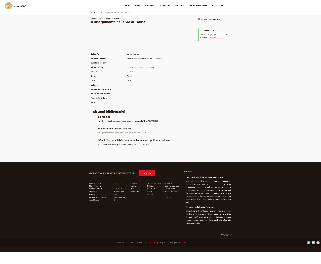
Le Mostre (164, 6)
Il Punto (130, 71)
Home (94, 13)
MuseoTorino (132, 6)
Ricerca (133, 186)
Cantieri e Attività (95, 189)
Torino (129, 76)
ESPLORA (134, 183)
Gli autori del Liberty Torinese (200, 207)
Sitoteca (150, 194)
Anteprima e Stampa (211, 19)
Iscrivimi (146, 173)
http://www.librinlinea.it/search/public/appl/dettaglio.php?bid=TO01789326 (128, 121)
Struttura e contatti (96, 191)
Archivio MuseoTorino (97, 197)
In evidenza (135, 189)
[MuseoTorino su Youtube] (318, 242)
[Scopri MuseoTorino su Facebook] (308, 242)
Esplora (179, 6)
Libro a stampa (133, 54)
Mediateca (151, 189)
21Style (183, 242)
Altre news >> (226, 235)
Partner (92, 194)
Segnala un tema (170, 189)
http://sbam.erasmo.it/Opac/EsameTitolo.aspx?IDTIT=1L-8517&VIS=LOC (126, 145)
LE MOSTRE (118, 189)
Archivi (149, 191)
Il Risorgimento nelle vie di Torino (140, 67)
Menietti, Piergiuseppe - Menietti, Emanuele (144, 58)
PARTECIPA (168, 183)
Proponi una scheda (171, 186)
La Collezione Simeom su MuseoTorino (204, 177)
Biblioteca (150, 186)
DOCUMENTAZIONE (154, 183)
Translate (220, 37)
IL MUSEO (117, 183)
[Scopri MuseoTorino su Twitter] (313, 242)
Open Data (135, 191)
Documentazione (198, 6)
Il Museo (149, 6)
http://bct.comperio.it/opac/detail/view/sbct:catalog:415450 (122, 133)
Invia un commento (171, 191)
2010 (129, 80)
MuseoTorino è (95, 186)
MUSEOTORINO (95, 183)
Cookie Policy (169, 197)
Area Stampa (94, 200)
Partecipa (217, 6)
